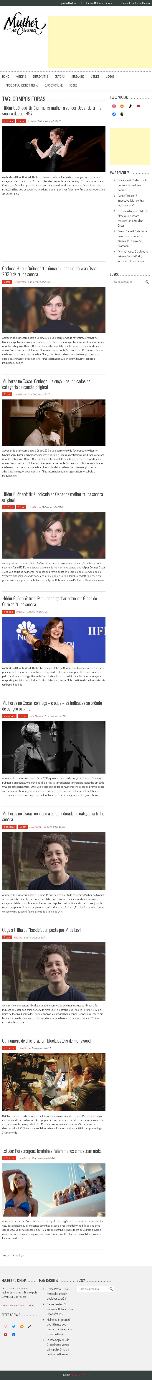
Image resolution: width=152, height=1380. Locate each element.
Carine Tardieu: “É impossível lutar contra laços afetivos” (131, 200)
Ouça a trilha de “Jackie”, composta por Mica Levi (41, 929)
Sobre (73, 85)
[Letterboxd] (122, 106)
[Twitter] (14, 1327)
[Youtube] (138, 106)
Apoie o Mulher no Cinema (99, 3)
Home (5, 76)
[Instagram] (114, 106)
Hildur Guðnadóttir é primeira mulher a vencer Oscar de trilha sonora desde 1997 (51, 110)
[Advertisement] (100, 42)
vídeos (110, 76)
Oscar (21, 121)
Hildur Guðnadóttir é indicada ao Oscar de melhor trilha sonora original (52, 496)
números (9, 1048)
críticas (60, 76)
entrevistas (40, 76)
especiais (9, 716)
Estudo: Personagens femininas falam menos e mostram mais (51, 1150)
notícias (21, 76)
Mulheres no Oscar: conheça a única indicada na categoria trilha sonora (53, 816)
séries (95, 76)
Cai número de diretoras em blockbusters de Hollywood (46, 1040)
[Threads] (122, 114)
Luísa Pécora (20, 281)
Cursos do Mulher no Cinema (135, 3)
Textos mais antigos (13, 1255)
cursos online (53, 85)
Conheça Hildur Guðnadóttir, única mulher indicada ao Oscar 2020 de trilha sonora (50, 271)
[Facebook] (114, 114)
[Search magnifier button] (147, 282)
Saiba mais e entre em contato (18, 1305)
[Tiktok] (130, 106)
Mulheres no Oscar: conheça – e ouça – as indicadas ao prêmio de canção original (52, 705)
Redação (31, 120)
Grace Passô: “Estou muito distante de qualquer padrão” (133, 185)
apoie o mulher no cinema (22, 85)
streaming (78, 76)
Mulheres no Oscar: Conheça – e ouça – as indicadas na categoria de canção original (46, 383)
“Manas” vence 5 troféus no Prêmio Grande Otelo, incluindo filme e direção (133, 256)
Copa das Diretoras (68, 3)
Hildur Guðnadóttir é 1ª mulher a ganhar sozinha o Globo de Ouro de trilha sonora (49, 601)
